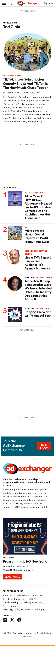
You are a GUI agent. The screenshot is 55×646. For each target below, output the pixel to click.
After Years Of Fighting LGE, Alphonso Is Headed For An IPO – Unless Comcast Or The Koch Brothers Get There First (38, 207)
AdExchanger (12, 92)
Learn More (12, 576)
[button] (10, 3)
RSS (31, 598)
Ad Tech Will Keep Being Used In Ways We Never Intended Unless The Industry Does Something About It (38, 290)
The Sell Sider (43, 277)
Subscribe (19, 598)
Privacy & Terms (32, 602)
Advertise (22, 595)
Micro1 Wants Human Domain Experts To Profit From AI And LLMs (37, 236)
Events (6, 598)
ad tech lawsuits (34, 192)
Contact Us (37, 595)
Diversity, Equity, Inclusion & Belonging (24, 609)
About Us (8, 595)
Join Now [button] (44, 446)
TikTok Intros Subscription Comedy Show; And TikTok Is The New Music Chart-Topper (25, 83)
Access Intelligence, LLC (25, 633)
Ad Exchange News (12, 75)
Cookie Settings (11, 602)
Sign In (47, 3)
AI (26, 227)
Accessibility (9, 605)
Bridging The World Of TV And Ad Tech (38, 313)
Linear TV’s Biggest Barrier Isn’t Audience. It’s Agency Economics (38, 263)
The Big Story (42, 308)
